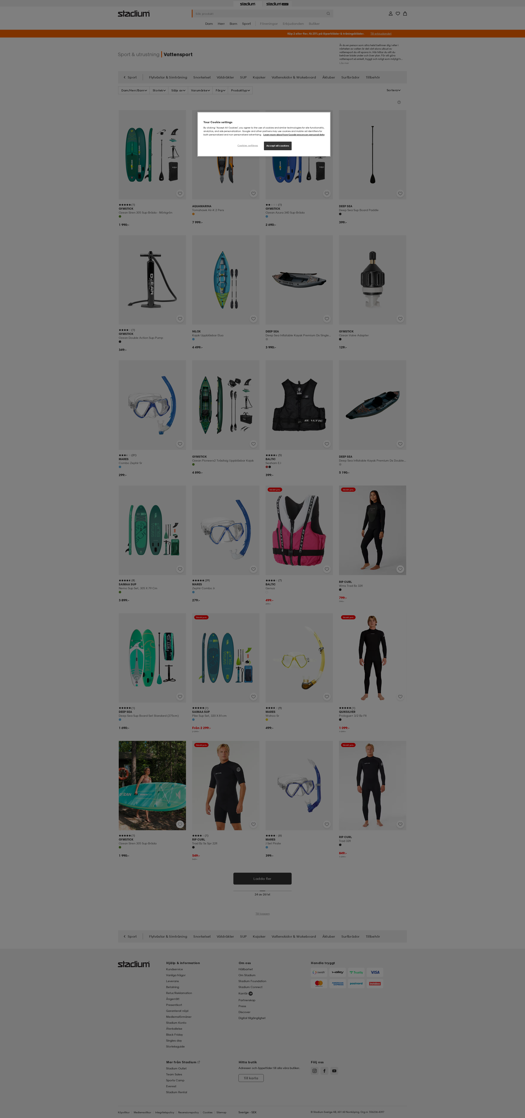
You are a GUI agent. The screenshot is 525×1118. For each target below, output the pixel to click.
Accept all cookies (277, 145)
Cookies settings (247, 145)
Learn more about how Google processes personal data (293, 134)
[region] (264, 134)
